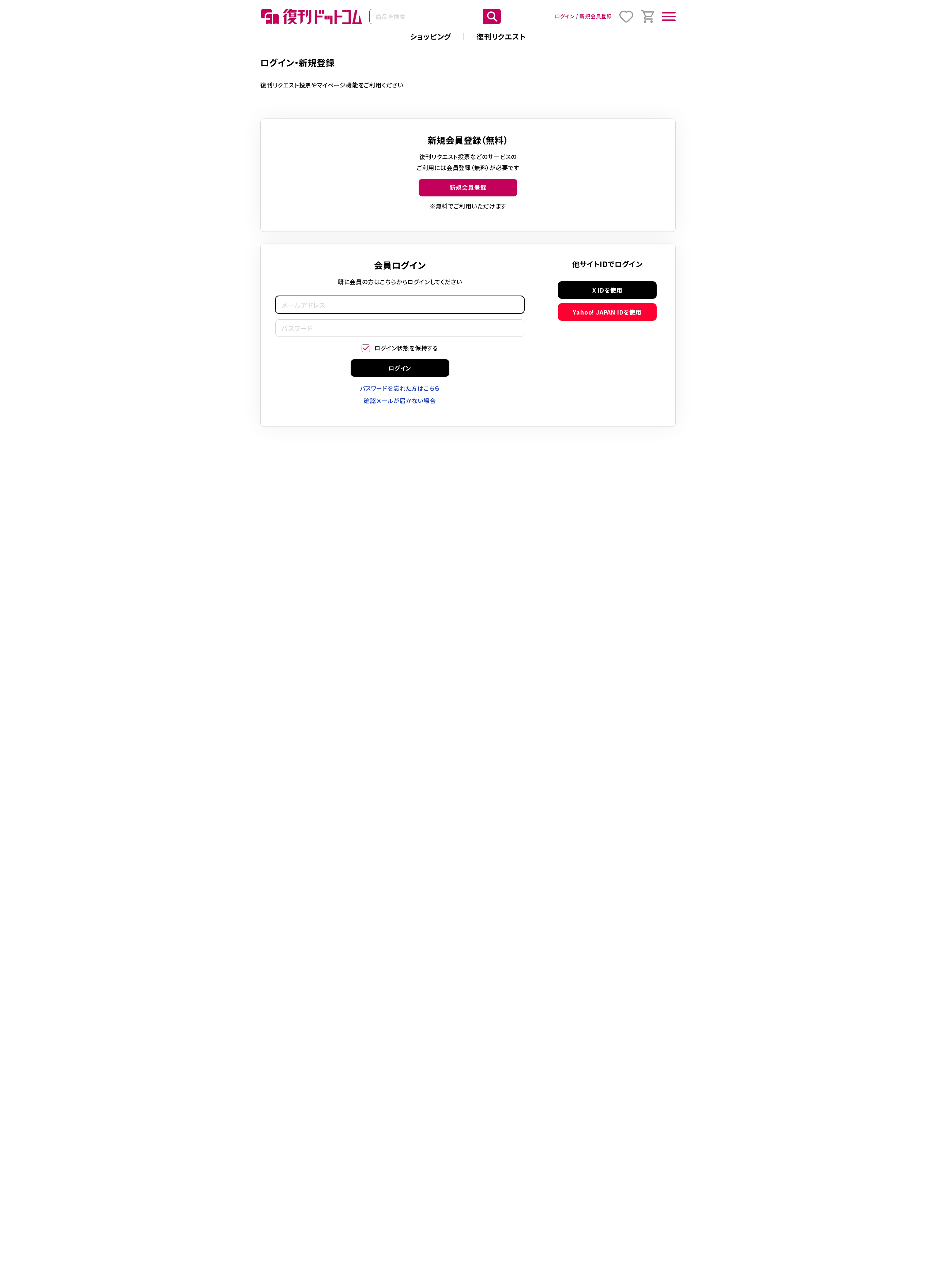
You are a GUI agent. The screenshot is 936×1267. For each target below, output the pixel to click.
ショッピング (430, 36)
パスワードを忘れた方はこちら (400, 388)
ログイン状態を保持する (406, 347)
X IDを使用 (607, 290)
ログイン (564, 16)
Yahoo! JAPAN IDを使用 (607, 312)
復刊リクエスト (501, 36)
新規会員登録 (596, 16)
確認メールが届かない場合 (400, 400)
